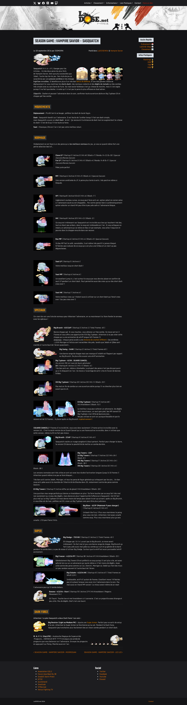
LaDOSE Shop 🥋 (147, 46)
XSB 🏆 (151, 62)
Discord (102, 679)
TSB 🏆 (151, 64)
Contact (138, 3)
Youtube (102, 676)
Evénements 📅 (147, 44)
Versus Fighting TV (45, 689)
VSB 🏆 (151, 67)
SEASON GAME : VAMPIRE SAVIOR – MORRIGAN (55, 652)
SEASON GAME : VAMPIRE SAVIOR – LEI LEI (103, 652)
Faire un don (148, 3)
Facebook (103, 674)
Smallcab (42, 684)
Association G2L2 (45, 671)
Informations (111, 3)
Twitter (102, 671)
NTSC (40, 679)
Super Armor (92, 622)
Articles (87, 3)
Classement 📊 (147, 49)
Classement (98, 3)
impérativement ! (85, 419)
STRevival (42, 687)
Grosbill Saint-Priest (46, 676)
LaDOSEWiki (103, 50)
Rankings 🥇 (148, 59)
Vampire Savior (116, 50)
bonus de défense (83, 81)
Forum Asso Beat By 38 (47, 674)
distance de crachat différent (95, 339)
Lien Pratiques (125, 3)
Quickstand (42, 681)
